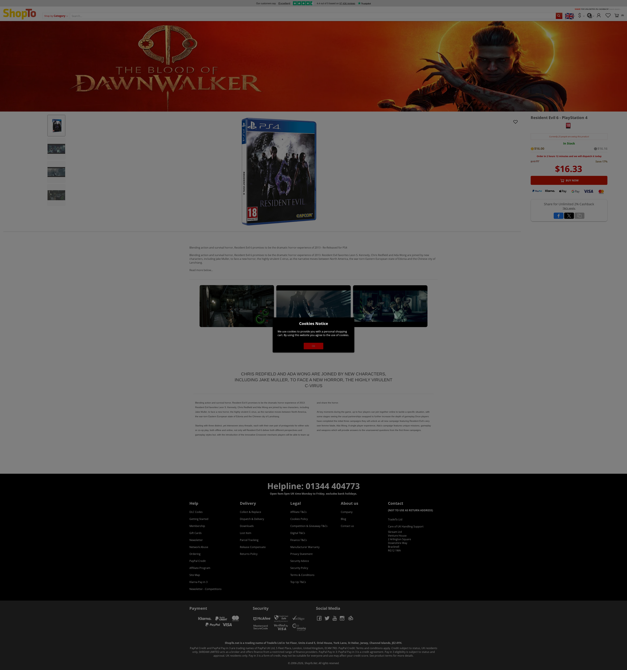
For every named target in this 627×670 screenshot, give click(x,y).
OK (313, 345)
